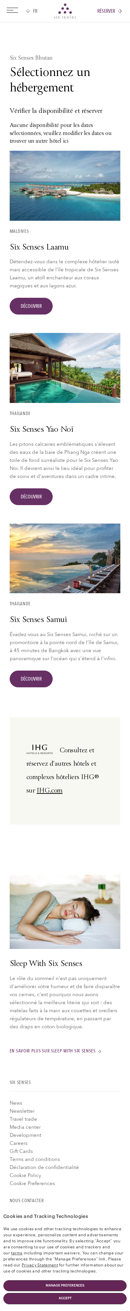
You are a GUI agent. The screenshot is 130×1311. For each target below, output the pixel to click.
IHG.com (50, 791)
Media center (25, 1127)
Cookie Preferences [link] (32, 1183)
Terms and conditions (35, 1159)
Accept (65, 1298)
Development (25, 1135)
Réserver (106, 11)
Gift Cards (21, 1151)
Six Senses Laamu (39, 248)
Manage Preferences (65, 1285)
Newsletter (22, 1111)
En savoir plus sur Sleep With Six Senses (53, 1051)
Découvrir (31, 306)
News (16, 1103)
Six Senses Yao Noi (41, 430)
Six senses (65, 11)
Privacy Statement (40, 1264)
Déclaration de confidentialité (44, 1167)
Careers (19, 1143)
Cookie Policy (25, 1175)
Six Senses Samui (38, 620)
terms (17, 1252)
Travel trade (23, 1119)
